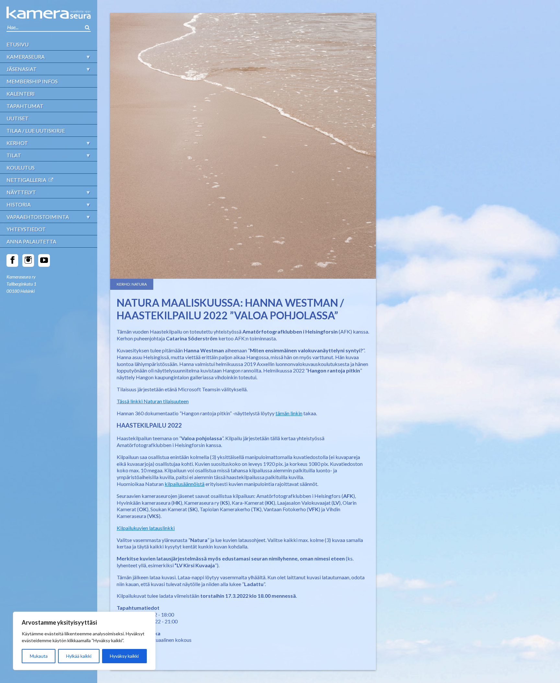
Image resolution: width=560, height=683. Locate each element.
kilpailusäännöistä (184, 484)
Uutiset (17, 118)
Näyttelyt (21, 192)
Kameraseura (25, 56)
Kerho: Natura (132, 284)
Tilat (13, 155)
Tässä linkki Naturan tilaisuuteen (153, 401)
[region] (84, 641)
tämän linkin (288, 413)
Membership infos (32, 81)
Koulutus (20, 167)
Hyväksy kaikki (124, 656)
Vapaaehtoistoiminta (37, 217)
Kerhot (17, 143)
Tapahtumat (24, 106)
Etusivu (17, 44)
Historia (18, 204)
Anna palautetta (31, 241)
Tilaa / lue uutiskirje (35, 130)
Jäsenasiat (21, 69)
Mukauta (39, 656)
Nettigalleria (26, 180)
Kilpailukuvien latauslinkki (146, 528)
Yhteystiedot (26, 229)
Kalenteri (20, 93)
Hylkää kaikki (78, 656)
